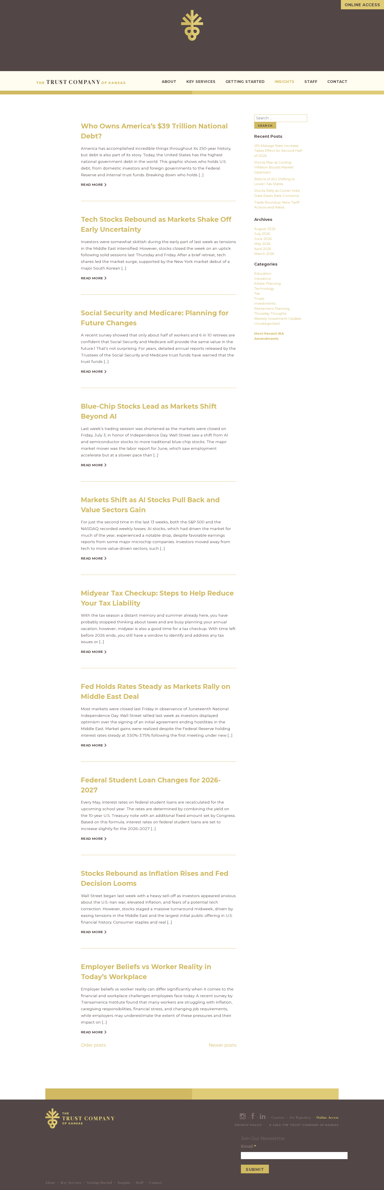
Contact (337, 81)
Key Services (201, 81)
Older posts (93, 1045)
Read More (92, 184)
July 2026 (262, 234)
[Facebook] (252, 1117)
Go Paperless (300, 1117)
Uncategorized (267, 323)
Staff (310, 81)
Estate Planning (267, 283)
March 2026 (264, 254)
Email (248, 1146)
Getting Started (245, 81)
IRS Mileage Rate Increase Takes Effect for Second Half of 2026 (278, 151)
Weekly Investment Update (277, 318)
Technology (264, 288)
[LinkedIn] (263, 1117)
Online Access (362, 4)
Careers (277, 1117)
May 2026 (262, 244)
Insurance (262, 278)
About (169, 81)
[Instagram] (243, 1117)
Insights (285, 81)
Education (262, 273)
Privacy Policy (248, 1125)
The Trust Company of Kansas (80, 82)
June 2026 (263, 239)
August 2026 (264, 229)
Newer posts (222, 1045)
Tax (257, 293)
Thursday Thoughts (270, 313)
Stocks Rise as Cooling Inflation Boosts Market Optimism (274, 167)
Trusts (259, 298)
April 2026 (262, 249)
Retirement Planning (272, 308)
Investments (264, 303)
